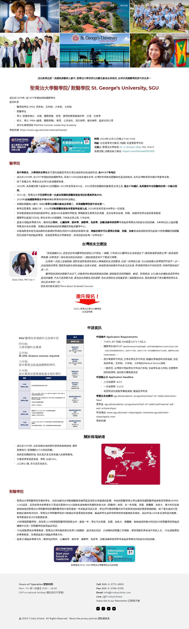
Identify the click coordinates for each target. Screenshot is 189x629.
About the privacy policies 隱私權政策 (89, 618)
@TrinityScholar (112, 596)
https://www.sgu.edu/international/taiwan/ (43, 130)
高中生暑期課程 (25, 125)
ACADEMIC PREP (45, 5)
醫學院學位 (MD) (26, 106)
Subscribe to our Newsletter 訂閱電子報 (118, 600)
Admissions (80, 5)
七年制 (137, 363)
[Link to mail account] (108, 609)
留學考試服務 (139, 5)
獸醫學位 (21, 111)
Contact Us (99, 5)
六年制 (128, 363)
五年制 (119, 363)
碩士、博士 (23, 120)
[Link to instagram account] (103, 609)
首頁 (112, 5)
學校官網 (101, 420)
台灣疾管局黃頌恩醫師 (106, 177)
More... (167, 5)
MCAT (119, 346)
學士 (19, 116)
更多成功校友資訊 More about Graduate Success (67, 286)
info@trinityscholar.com (117, 592)
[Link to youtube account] (114, 609)
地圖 (122, 142)
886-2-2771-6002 (113, 584)
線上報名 (116, 151)
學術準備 (123, 5)
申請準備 (154, 5)
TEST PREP (64, 5)
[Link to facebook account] (98, 609)
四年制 (109, 363)
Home (28, 5)
